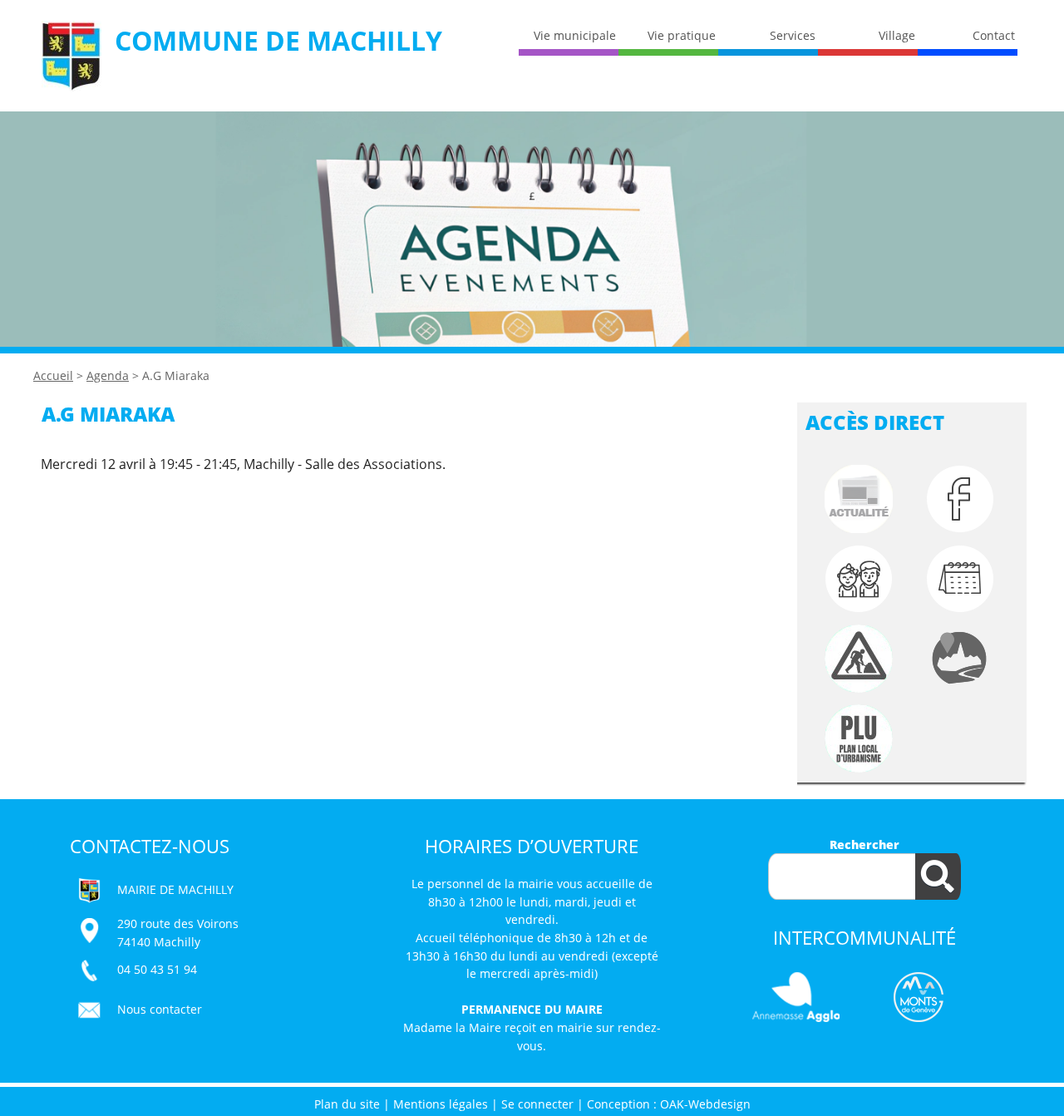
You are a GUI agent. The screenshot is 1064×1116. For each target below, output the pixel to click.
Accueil (53, 375)
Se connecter (537, 1104)
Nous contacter (159, 1009)
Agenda (107, 375)
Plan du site (347, 1104)
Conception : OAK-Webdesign (669, 1104)
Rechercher (864, 844)
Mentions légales (440, 1104)
